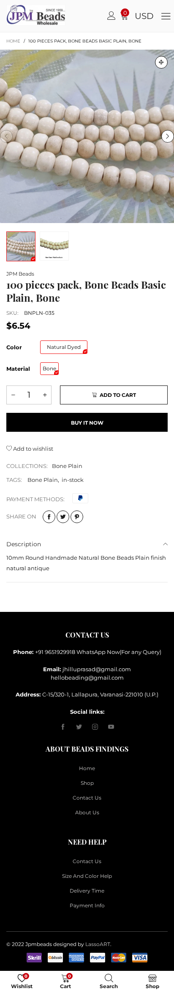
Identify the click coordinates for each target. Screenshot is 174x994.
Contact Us (87, 798)
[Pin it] (77, 516)
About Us (87, 812)
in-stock (73, 479)
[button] (6, 136)
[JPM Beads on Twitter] (79, 727)
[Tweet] (63, 516)
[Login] (111, 16)
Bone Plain (67, 465)
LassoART (97, 944)
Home (87, 768)
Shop (87, 783)
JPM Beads (20, 274)
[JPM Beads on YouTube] (111, 727)
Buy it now (87, 423)
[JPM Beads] (15, 15)
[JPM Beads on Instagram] (95, 727)
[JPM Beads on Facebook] (63, 727)
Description (23, 544)
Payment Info (87, 905)
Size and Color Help (87, 876)
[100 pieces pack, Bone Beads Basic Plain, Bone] (87, 136)
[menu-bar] (166, 15)
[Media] (161, 62)
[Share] (49, 516)
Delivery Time (87, 891)
